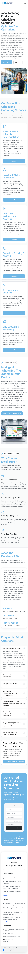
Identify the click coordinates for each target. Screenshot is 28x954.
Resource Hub (9, 939)
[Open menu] (25, 3)
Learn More (14, 161)
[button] (6, 895)
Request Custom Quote (14, 828)
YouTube (7, 942)
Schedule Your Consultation (11, 413)
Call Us (17, 62)
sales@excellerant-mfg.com (12, 842)
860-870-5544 (19, 838)
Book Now (6, 62)
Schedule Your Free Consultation (15, 761)
